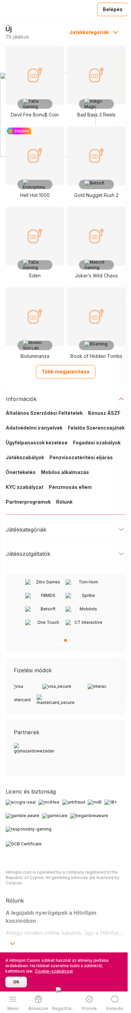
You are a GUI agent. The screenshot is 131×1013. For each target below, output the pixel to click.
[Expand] (12, 943)
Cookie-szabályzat (54, 971)
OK (16, 981)
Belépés (113, 9)
